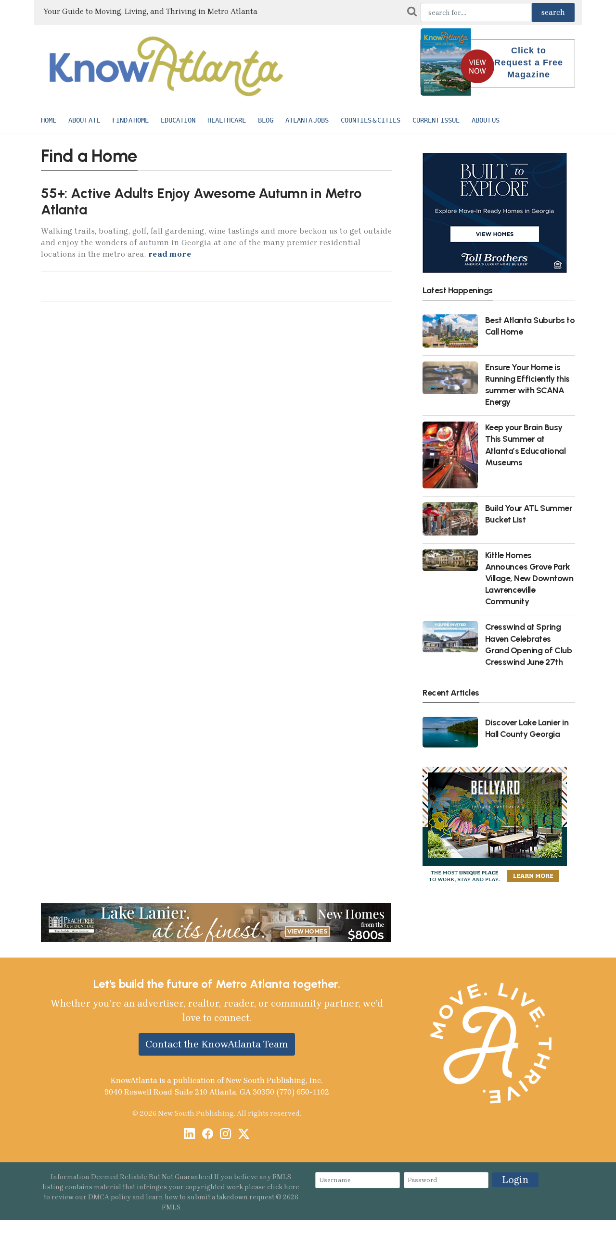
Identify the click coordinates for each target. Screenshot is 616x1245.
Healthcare (226, 120)
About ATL (84, 120)
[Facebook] (207, 1134)
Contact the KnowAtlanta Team (216, 1044)
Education (178, 120)
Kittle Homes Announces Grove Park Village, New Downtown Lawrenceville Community (529, 578)
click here (283, 1187)
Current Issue (436, 120)
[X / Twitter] (243, 1134)
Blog (265, 120)
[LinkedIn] (189, 1134)
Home (48, 120)
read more (170, 254)
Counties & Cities (370, 120)
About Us (486, 120)
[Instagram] (225, 1134)
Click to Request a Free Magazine (528, 62)
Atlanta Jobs (307, 120)
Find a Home (130, 120)
